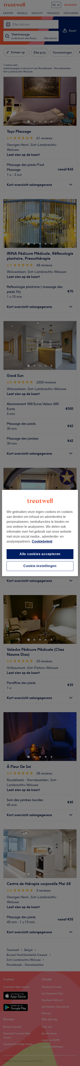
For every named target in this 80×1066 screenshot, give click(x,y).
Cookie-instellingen (40, 566)
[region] (40, 533)
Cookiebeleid (42, 541)
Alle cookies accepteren (40, 554)
